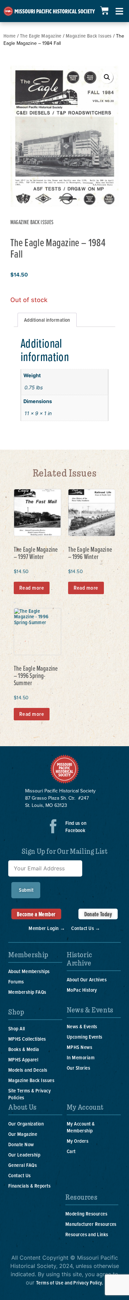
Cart (71, 1151)
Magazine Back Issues (89, 35)
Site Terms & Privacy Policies (29, 1094)
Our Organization (26, 1123)
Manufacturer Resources (91, 1224)
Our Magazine (22, 1134)
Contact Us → (85, 928)
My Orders (77, 1140)
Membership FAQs (27, 992)
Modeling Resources (86, 1213)
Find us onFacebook (76, 826)
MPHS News (79, 1047)
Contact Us (19, 1175)
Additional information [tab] (47, 319)
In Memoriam (81, 1057)
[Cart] (104, 10)
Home (9, 35)
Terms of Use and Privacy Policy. (69, 1282)
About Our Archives (87, 979)
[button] (107, 77)
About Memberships (29, 971)
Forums (16, 981)
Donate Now (21, 1144)
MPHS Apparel (23, 1059)
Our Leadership (24, 1154)
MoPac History (82, 989)
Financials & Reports (29, 1185)
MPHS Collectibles (27, 1038)
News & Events (82, 1026)
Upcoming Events (85, 1036)
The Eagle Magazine (41, 35)
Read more (31, 588)
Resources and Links (86, 1234)
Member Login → (47, 928)
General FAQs (22, 1165)
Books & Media (23, 1049)
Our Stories (78, 1067)
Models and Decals (27, 1069)
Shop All (16, 1028)
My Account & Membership (81, 1127)
